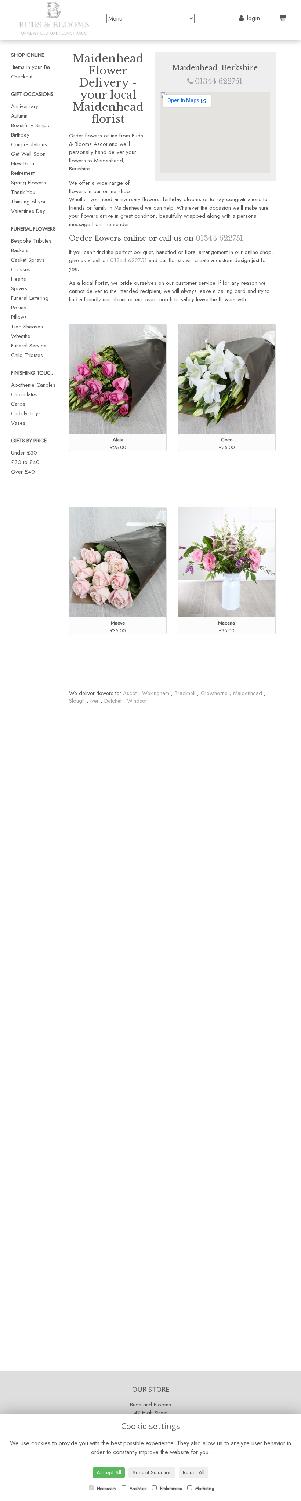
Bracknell (185, 693)
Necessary (105, 1488)
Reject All (193, 1472)
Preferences (170, 1488)
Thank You (23, 192)
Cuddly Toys (26, 413)
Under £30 (24, 453)
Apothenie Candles (33, 385)
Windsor (137, 701)
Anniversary (24, 106)
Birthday (20, 135)
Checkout (21, 77)
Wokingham (155, 693)
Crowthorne (214, 693)
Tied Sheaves (27, 327)
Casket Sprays (27, 260)
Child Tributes (27, 355)
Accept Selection (152, 1472)
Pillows (19, 317)
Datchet (113, 701)
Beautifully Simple (31, 125)
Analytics (137, 1488)
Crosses (20, 269)
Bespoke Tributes (31, 241)
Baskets (19, 250)
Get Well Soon (28, 154)
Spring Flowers (28, 183)
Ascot (130, 693)
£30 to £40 (25, 462)
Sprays (19, 288)
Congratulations (29, 144)
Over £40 (23, 472)
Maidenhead (247, 693)
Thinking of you (29, 202)
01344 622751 (219, 81)
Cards (18, 404)
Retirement (23, 173)
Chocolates (24, 394)
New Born (22, 163)
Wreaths (20, 336)
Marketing (204, 1488)
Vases (18, 423)
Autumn (19, 116)
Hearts (18, 279)
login (253, 18)
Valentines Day (28, 211)
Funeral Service (29, 346)
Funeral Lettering (29, 298)
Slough (77, 701)
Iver (94, 701)
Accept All (109, 1472)
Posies (18, 307)
